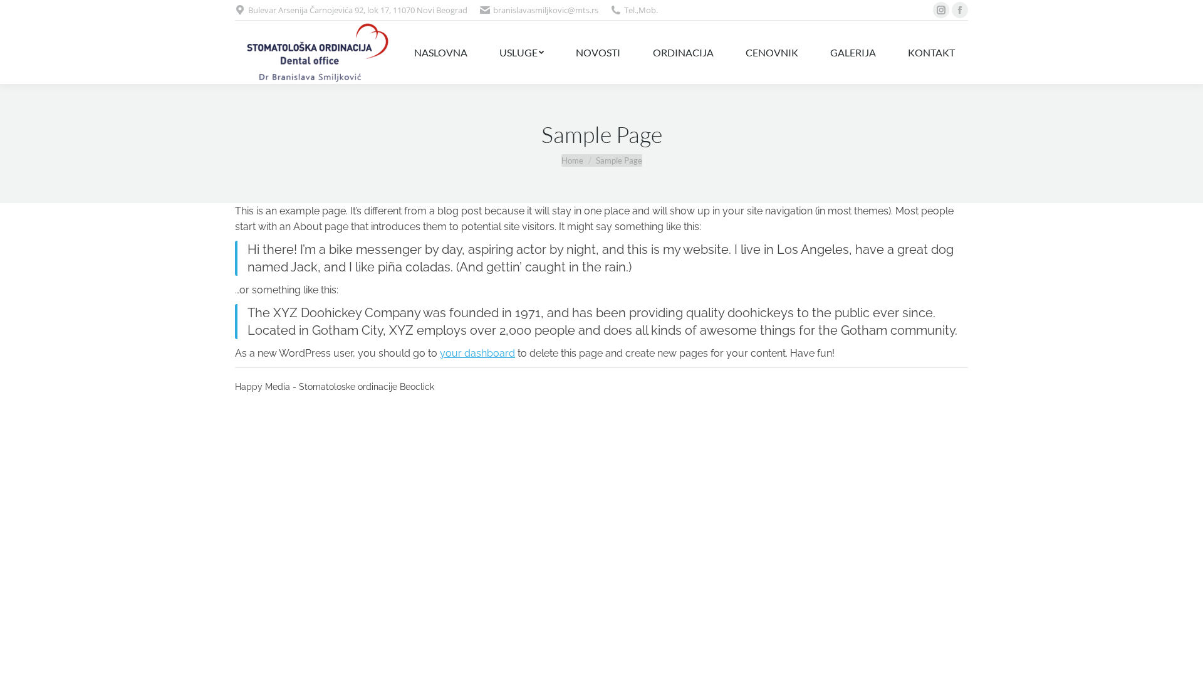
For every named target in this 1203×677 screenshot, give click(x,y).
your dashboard (477, 353)
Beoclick (417, 387)
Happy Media (262, 387)
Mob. (648, 10)
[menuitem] (440, 52)
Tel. (630, 10)
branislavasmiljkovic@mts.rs (545, 10)
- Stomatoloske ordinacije (345, 387)
